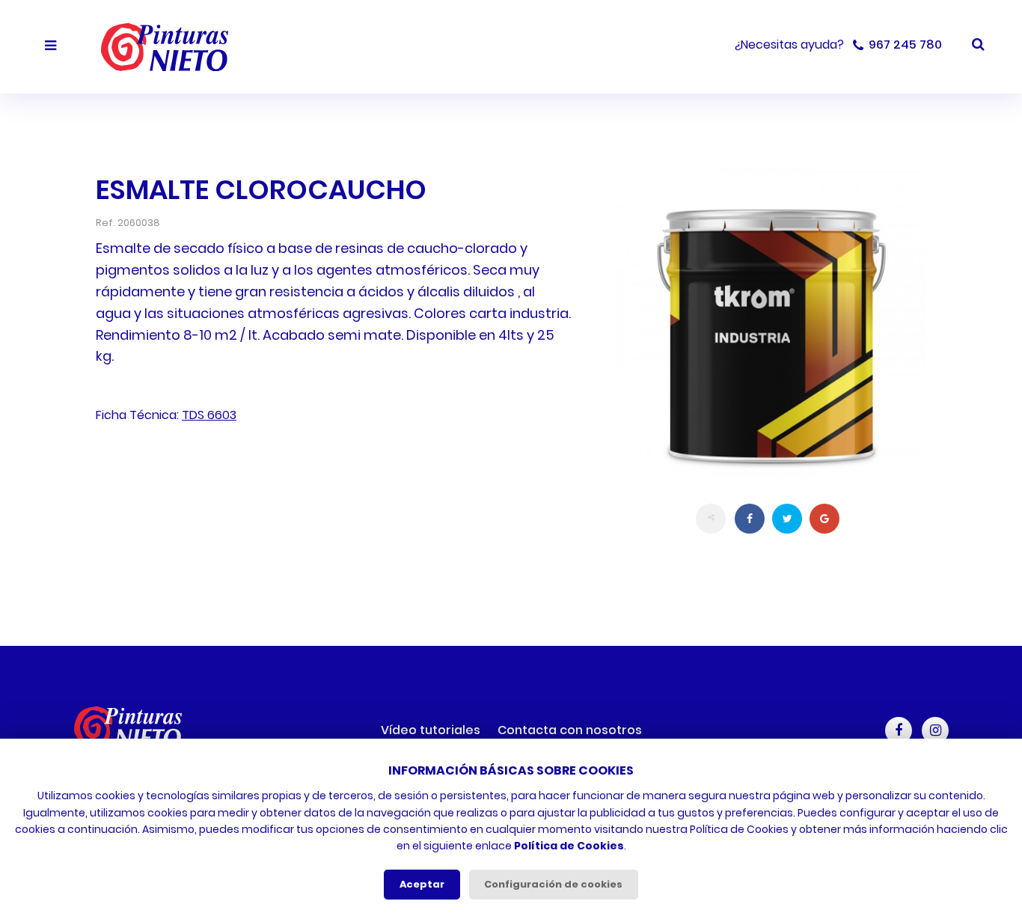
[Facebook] (898, 730)
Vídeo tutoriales (430, 730)
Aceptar (422, 884)
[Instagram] (935, 730)
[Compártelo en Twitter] (787, 519)
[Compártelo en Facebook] (750, 519)
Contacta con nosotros (570, 730)
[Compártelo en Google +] (824, 519)
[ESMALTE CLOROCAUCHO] (771, 323)
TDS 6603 (209, 415)
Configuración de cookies (553, 884)
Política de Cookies (569, 845)
